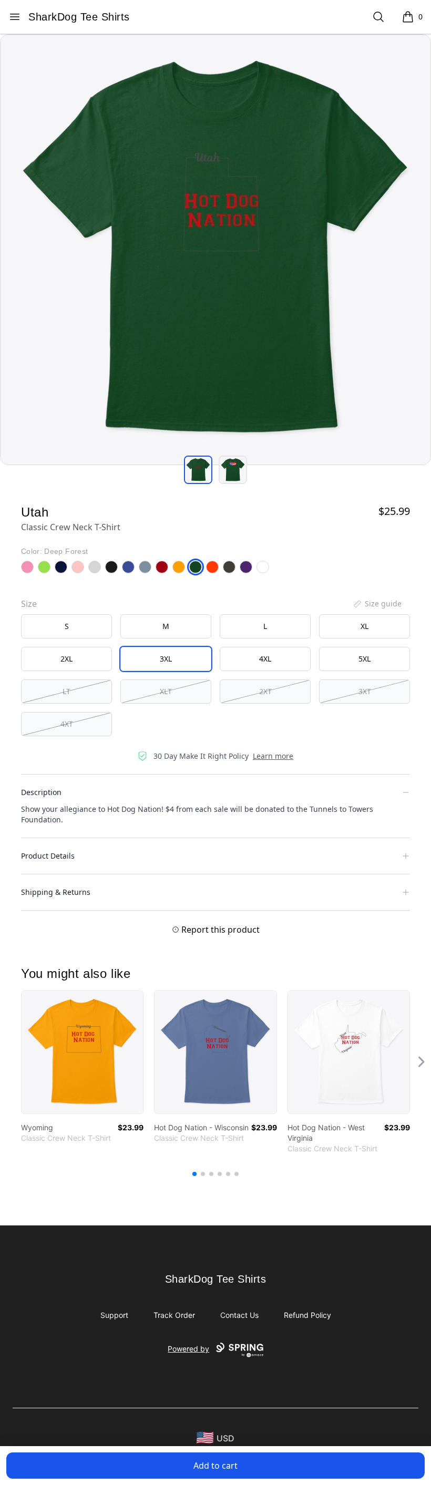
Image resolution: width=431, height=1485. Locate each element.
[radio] (66, 626)
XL (364, 626)
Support (114, 1315)
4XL (265, 659)
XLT (166, 691)
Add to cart (215, 1465)
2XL (66, 659)
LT (66, 691)
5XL (364, 659)
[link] (82, 1052)
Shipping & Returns (55, 892)
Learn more (273, 756)
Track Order (174, 1315)
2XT (265, 691)
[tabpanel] (215, 249)
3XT (364, 691)
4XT (66, 724)
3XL (166, 659)
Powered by (188, 1348)
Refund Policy (307, 1315)
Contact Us (239, 1315)
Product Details (48, 856)
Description (41, 792)
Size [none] (29, 604)
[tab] (198, 470)
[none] (377, 604)
